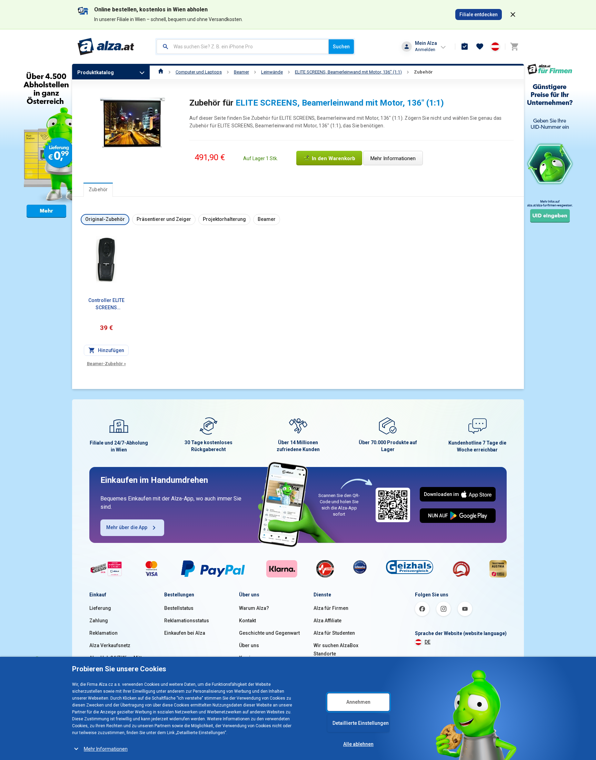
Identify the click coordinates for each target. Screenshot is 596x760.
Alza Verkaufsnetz (109, 645)
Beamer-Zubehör (106, 363)
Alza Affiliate (327, 620)
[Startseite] (160, 72)
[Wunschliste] (480, 46)
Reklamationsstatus (186, 620)
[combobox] (243, 46)
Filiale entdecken (478, 14)
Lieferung (100, 608)
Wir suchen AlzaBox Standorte (336, 649)
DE (427, 642)
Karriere (248, 658)
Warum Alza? (254, 608)
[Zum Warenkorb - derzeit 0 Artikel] (514, 46)
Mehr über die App (126, 527)
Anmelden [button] (425, 49)
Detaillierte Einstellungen (360, 723)
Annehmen (358, 702)
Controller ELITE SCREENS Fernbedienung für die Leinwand (106, 304)
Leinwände (272, 72)
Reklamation (103, 633)
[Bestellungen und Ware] (464, 46)
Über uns (249, 645)
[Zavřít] (512, 14)
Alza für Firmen (331, 608)
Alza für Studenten (334, 633)
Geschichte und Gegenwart (269, 633)
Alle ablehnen (358, 744)
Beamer (241, 72)
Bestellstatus (178, 608)
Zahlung (98, 620)
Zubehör (423, 72)
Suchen (341, 46)
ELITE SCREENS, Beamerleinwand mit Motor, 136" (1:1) (348, 72)
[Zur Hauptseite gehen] (106, 46)
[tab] (98, 189)
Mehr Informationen (106, 749)
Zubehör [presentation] (98, 189)
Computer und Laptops (199, 72)
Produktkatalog (95, 72)
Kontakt (247, 620)
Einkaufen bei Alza (184, 633)
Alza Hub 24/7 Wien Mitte (117, 658)
